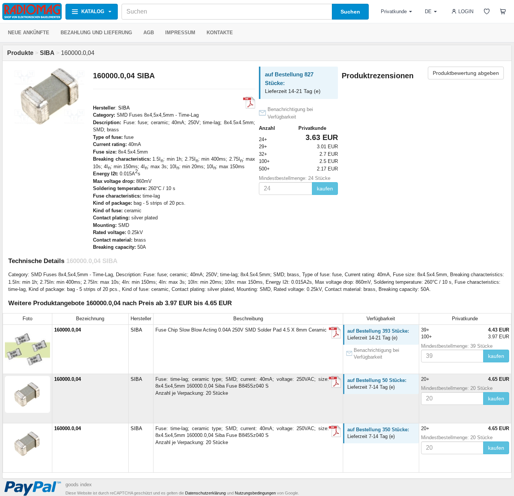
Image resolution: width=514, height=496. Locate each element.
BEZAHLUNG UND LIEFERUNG (96, 32)
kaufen (325, 189)
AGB (148, 32)
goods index (78, 484)
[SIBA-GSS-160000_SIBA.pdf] (335, 382)
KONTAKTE (220, 32)
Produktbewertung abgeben (466, 73)
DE (428, 11)
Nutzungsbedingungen (255, 493)
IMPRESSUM (180, 32)
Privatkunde (394, 11)
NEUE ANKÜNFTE (28, 32)
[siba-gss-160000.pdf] (335, 333)
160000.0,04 (67, 330)
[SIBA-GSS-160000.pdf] (249, 103)
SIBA (124, 108)
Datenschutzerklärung (205, 493)
